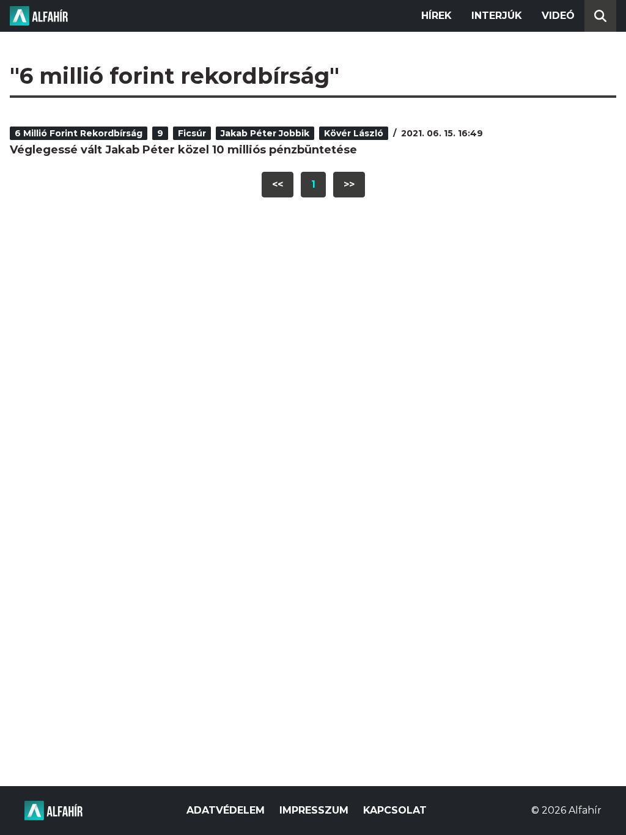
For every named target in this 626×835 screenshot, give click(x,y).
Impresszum (313, 810)
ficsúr (192, 133)
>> (349, 184)
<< (277, 184)
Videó (558, 15)
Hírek (436, 15)
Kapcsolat (395, 810)
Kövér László (353, 133)
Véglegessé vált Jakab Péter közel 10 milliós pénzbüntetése (183, 149)
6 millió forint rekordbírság (78, 133)
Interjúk (496, 15)
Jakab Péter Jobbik (265, 133)
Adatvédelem (225, 810)
